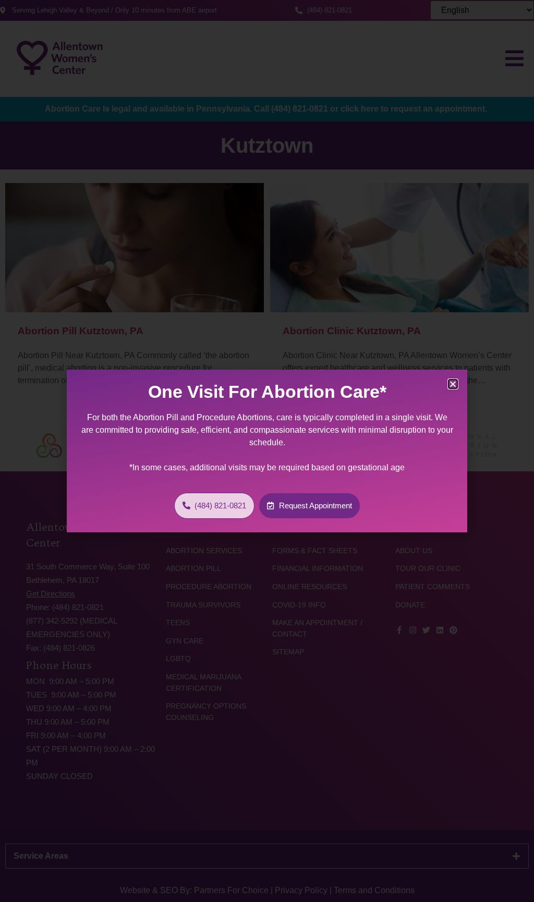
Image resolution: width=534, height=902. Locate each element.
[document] (267, 451)
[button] (453, 384)
